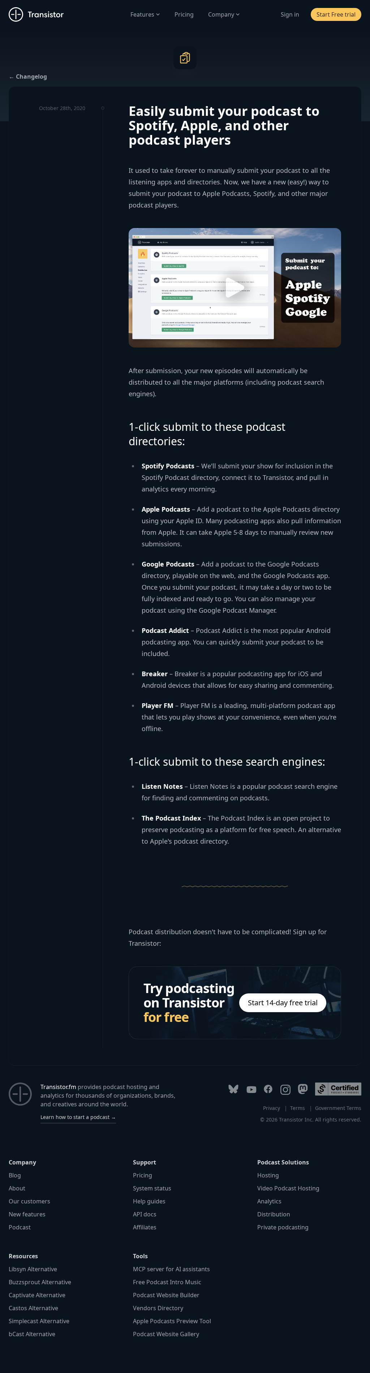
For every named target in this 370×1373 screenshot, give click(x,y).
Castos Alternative (33, 1308)
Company (221, 14)
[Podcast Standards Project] (338, 1089)
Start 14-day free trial (283, 1002)
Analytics (269, 1201)
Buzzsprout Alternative (40, 1282)
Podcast (20, 1227)
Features (142, 14)
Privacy (271, 1108)
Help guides (149, 1201)
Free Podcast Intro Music (167, 1282)
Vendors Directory (158, 1308)
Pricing (184, 14)
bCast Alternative (32, 1334)
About (17, 1188)
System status (152, 1188)
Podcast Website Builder (166, 1295)
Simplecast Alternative (39, 1321)
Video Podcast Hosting (288, 1188)
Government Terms (338, 1108)
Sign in (290, 14)
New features (27, 1214)
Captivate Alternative (37, 1295)
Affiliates (144, 1227)
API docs (144, 1214)
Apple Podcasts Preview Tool (172, 1321)
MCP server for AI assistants (171, 1269)
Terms (297, 1108)
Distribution (273, 1214)
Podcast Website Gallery (166, 1334)
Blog (15, 1175)
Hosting (268, 1175)
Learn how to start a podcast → (78, 1117)
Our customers (29, 1201)
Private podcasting (283, 1227)
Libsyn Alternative (33, 1269)
